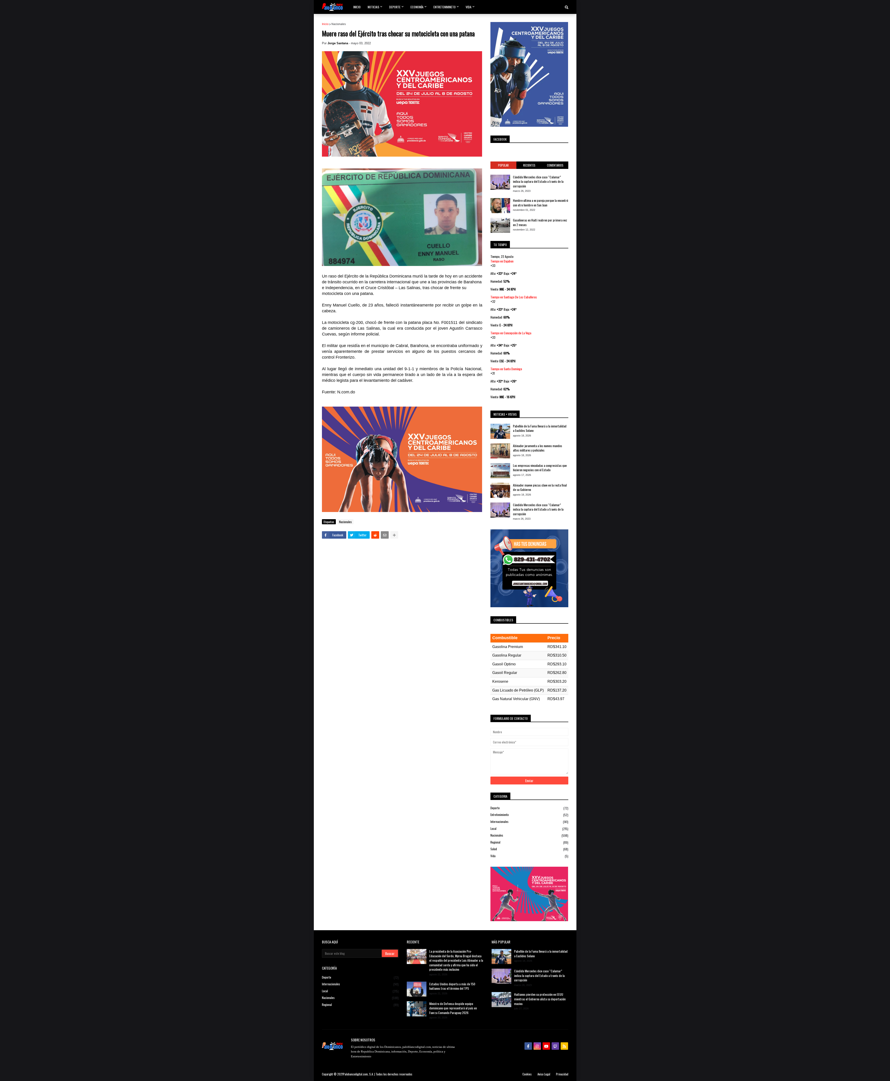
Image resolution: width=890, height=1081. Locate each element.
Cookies (527, 1074)
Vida (529, 855)
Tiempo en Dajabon (501, 261)
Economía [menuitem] (416, 6)
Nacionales (338, 24)
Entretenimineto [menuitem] (444, 6)
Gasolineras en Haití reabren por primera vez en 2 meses (540, 222)
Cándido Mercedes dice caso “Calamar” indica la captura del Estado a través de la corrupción (538, 181)
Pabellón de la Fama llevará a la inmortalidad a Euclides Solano (539, 428)
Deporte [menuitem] (394, 6)
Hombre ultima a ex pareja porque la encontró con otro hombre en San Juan (540, 202)
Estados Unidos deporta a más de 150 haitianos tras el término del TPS (452, 986)
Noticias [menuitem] (373, 6)
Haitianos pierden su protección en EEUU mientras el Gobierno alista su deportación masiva (540, 999)
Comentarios (555, 165)
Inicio (325, 24)
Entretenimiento (529, 814)
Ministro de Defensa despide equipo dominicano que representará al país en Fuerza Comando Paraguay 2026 (453, 1008)
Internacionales (529, 821)
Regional (529, 842)
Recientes (529, 165)
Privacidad (562, 1074)
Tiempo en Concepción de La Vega (510, 332)
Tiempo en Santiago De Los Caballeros (513, 296)
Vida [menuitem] (468, 6)
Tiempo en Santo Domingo (506, 368)
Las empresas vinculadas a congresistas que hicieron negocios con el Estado (540, 467)
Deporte (529, 808)
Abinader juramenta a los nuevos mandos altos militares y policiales (537, 447)
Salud (529, 849)
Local (529, 828)
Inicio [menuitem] (357, 6)
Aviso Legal (543, 1074)
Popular (503, 165)
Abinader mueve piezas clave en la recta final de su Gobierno (540, 487)
